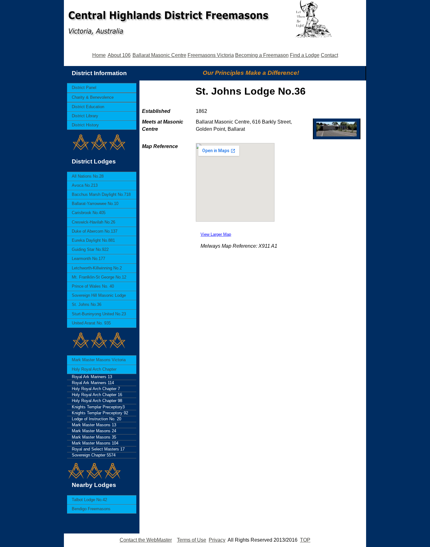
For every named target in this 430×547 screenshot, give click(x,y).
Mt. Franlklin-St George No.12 (99, 277)
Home (99, 55)
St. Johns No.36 (86, 304)
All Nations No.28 (88, 176)
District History (85, 125)
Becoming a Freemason (262, 55)
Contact (329, 55)
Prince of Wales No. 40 (93, 286)
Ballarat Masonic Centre (159, 55)
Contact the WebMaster (146, 540)
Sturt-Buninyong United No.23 (99, 314)
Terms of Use (191, 540)
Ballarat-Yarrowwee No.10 (95, 203)
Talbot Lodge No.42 (89, 499)
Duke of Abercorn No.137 (94, 231)
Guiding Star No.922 (90, 249)
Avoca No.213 (85, 185)
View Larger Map (216, 234)
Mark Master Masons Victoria (99, 359)
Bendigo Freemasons (91, 508)
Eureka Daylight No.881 (93, 240)
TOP (305, 540)
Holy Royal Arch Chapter (94, 369)
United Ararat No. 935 (91, 323)
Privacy (217, 540)
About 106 (119, 55)
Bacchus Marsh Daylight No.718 (101, 194)
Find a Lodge (305, 55)
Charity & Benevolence (93, 97)
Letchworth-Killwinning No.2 (97, 268)
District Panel (84, 87)
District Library (85, 115)
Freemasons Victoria (211, 55)
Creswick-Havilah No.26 (93, 222)
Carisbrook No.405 (88, 212)
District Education (88, 106)
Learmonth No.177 (88, 258)
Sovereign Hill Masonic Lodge (99, 295)
